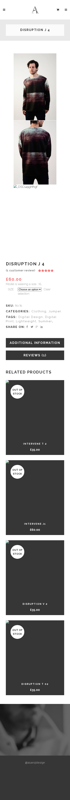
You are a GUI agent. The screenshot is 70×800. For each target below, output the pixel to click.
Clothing (39, 311)
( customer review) (20, 270)
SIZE (11, 289)
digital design (30, 317)
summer (45, 321)
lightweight (26, 321)
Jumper (55, 311)
